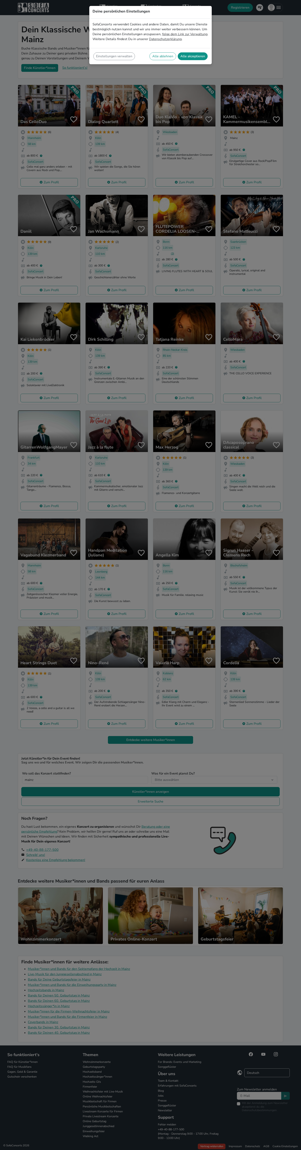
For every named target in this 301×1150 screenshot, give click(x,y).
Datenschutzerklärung (165, 39)
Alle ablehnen (162, 56)
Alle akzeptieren (192, 56)
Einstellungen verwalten (114, 56)
